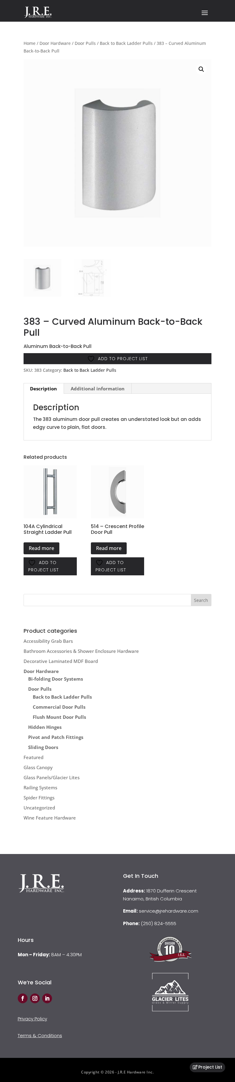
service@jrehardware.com (168, 911)
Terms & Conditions (40, 1035)
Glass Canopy (38, 767)
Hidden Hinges (45, 727)
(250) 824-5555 (158, 923)
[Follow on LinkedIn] (47, 998)
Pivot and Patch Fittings (55, 737)
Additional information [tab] (98, 388)
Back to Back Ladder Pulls (126, 43)
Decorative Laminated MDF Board (61, 661)
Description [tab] (43, 388)
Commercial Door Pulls (59, 707)
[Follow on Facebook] (23, 998)
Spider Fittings (39, 797)
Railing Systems (40, 787)
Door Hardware (55, 43)
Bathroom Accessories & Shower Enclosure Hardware (81, 651)
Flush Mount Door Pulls (59, 717)
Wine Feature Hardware (50, 818)
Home (29, 43)
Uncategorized (39, 808)
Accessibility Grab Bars (48, 641)
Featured (33, 757)
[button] (201, 69)
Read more (41, 548)
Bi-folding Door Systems (55, 679)
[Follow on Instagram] (35, 998)
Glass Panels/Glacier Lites (52, 777)
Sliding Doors (43, 747)
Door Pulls (85, 43)
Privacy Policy (32, 1018)
